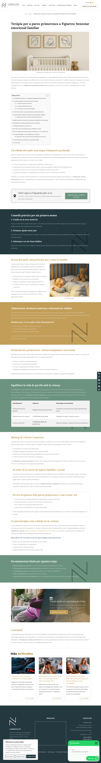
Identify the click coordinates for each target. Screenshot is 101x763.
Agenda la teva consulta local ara (76, 196)
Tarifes (44, 5)
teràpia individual (30, 531)
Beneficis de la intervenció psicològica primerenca (31, 136)
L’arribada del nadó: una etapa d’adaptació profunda (29, 98)
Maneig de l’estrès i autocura (22, 126)
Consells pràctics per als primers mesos (26, 101)
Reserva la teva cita (59, 612)
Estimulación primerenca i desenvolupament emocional (30, 120)
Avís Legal (51, 752)
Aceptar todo (31, 756)
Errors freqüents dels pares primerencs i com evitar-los (31, 131)
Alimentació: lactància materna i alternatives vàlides (29, 114)
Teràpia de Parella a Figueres (47, 531)
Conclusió (17, 142)
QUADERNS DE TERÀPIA (64, 5)
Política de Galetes (62, 752)
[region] (20, 749)
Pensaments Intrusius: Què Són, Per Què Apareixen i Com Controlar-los (50, 678)
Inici (23, 5)
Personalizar (9, 756)
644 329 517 (88, 737)
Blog (75, 5)
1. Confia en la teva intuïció (24, 103)
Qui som (37, 5)
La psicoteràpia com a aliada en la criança (26, 134)
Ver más (29, 698)
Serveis (29, 5)
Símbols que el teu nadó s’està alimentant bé (29, 117)
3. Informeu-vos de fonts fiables (26, 108)
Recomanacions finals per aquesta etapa (26, 140)
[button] (96, 743)
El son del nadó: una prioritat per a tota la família (28, 112)
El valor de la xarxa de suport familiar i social (27, 128)
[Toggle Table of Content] (47, 95)
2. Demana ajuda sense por (24, 106)
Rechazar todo (20, 756)
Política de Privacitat (39, 752)
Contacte (52, 5)
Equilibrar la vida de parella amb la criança (27, 123)
